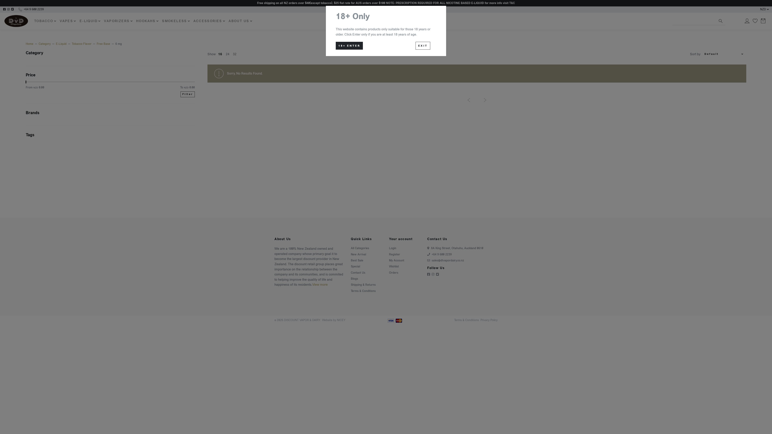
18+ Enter (349, 46)
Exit (423, 46)
